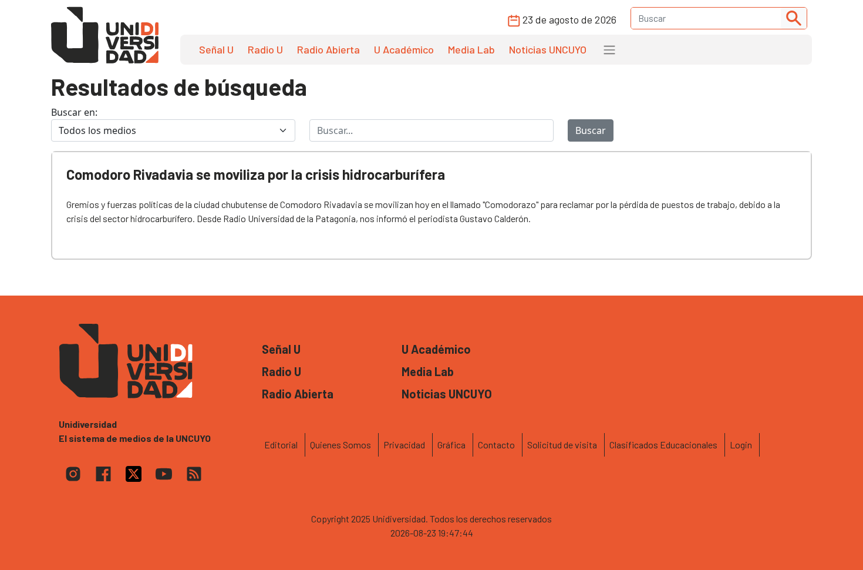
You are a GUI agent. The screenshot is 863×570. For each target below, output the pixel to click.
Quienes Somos (340, 444)
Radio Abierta (328, 49)
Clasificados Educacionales (663, 444)
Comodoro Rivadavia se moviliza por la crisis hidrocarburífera (255, 174)
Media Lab (471, 49)
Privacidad (404, 444)
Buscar (590, 130)
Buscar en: (74, 112)
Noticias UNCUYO (547, 49)
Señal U (216, 49)
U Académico (404, 49)
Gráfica (451, 444)
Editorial (281, 444)
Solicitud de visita (562, 444)
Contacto (496, 444)
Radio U (265, 49)
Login (741, 444)
